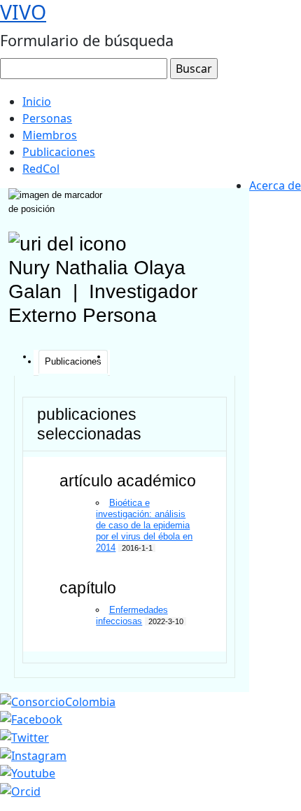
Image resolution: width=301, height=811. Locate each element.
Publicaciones (58, 152)
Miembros (49, 135)
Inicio (36, 101)
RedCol (40, 168)
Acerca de (275, 185)
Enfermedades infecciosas (131, 615)
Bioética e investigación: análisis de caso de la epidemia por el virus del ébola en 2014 (144, 525)
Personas (47, 118)
